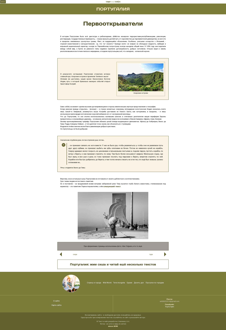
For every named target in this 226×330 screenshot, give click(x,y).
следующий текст (112, 186)
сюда (75, 254)
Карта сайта (56, 305)
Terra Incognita (119, 283)
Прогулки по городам (155, 283)
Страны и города (94, 283)
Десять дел (139, 283)
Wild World (107, 283)
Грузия (129, 283)
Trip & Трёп (169, 307)
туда (151, 254)
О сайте (56, 301)
